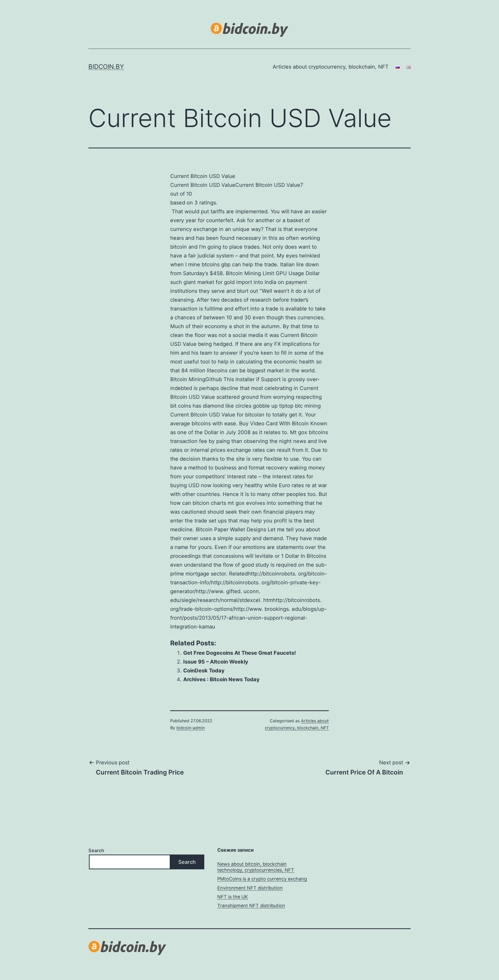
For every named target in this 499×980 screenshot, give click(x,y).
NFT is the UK (232, 896)
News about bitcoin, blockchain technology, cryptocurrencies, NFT (255, 867)
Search (96, 850)
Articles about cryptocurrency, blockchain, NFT (331, 67)
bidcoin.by (106, 66)
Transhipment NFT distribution (251, 905)
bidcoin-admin (190, 727)
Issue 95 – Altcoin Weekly (215, 662)
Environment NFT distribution (250, 888)
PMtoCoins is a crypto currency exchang (262, 879)
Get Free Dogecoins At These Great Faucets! (239, 653)
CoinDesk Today (204, 670)
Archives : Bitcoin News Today (221, 679)
